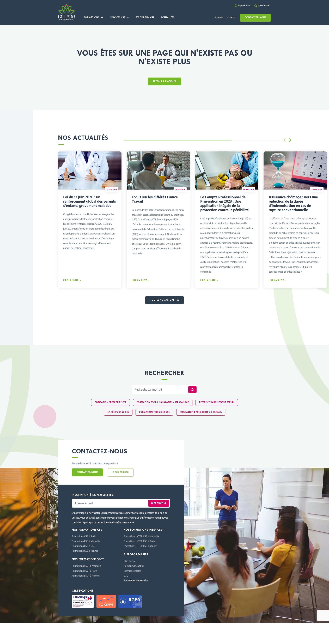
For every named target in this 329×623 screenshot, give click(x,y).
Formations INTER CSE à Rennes (140, 545)
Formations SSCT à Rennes (86, 575)
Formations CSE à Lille (83, 545)
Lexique (219, 17)
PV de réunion (145, 17)
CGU (126, 575)
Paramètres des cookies (136, 580)
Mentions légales (132, 570)
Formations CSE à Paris (84, 536)
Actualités (167, 17)
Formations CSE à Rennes (85, 550)
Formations (91, 17)
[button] (290, 140)
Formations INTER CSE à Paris (139, 541)
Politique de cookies (134, 565)
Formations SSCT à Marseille (86, 565)
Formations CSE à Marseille (86, 541)
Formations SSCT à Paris (84, 570)
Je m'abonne (158, 503)
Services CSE (117, 17)
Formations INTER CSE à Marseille (141, 536)
